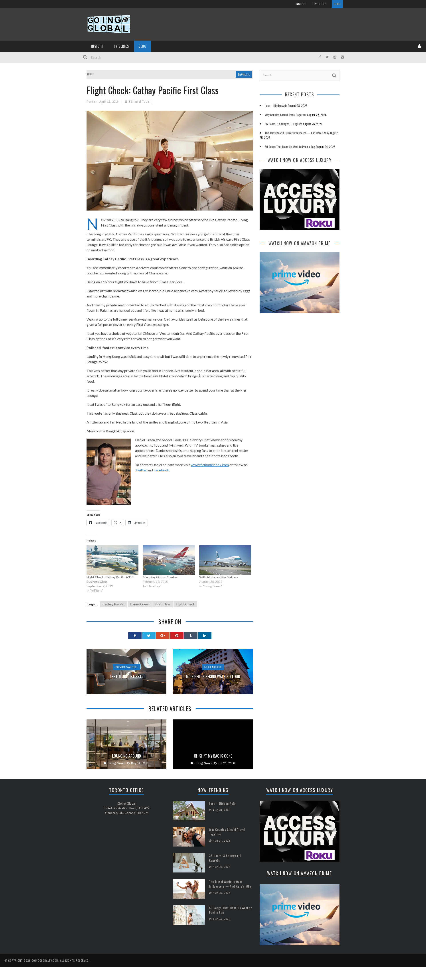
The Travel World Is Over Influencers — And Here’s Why (297, 132)
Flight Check (185, 604)
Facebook (161, 470)
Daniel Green (140, 604)
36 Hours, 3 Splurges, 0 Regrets (283, 123)
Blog (337, 4)
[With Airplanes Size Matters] (225, 560)
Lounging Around (126, 756)
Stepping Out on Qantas (160, 577)
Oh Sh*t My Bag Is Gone (213, 756)
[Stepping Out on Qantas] (169, 560)
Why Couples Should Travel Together (285, 114)
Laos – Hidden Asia (276, 105)
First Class (163, 604)
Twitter (141, 470)
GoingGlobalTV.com (45, 960)
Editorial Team (139, 102)
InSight (301, 4)
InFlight (244, 74)
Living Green (116, 763)
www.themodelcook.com (210, 465)
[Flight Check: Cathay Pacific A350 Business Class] (112, 560)
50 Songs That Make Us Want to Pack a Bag (290, 146)
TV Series (320, 4)
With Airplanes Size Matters (218, 577)
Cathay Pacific (114, 604)
